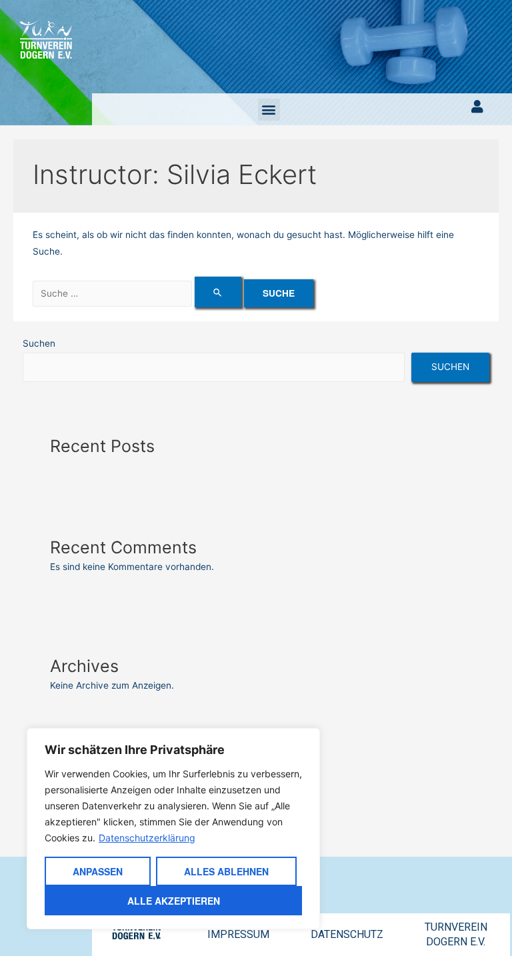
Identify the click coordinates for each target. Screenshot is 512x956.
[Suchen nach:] (138, 293)
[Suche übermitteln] (218, 292)
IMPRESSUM (238, 934)
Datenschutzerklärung (147, 837)
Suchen (39, 343)
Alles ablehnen (226, 871)
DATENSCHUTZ (347, 934)
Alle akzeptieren (173, 900)
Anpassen (98, 871)
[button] (269, 110)
